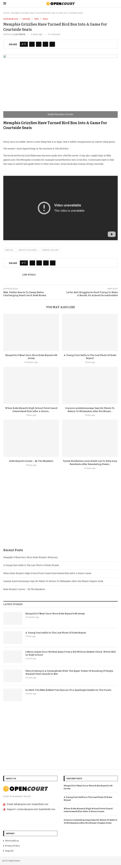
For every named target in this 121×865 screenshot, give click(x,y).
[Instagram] (108, 860)
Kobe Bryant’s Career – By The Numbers (31, 461)
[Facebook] (103, 860)
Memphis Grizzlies (50, 250)
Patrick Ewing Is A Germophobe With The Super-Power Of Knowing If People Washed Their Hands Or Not (69, 672)
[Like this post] (25, 44)
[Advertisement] (60, 516)
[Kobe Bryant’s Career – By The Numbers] (31, 438)
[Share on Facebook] (32, 44)
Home (6, 13)
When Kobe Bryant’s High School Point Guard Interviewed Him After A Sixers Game (47, 573)
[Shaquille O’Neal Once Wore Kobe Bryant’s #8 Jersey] (31, 332)
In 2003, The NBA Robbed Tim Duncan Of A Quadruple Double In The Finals (68, 690)
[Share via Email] (52, 44)
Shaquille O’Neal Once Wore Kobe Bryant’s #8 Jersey (30, 557)
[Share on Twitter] (38, 44)
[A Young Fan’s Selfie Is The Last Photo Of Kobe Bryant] (90, 332)
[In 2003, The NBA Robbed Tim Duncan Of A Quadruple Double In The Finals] (12, 695)
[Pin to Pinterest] (45, 44)
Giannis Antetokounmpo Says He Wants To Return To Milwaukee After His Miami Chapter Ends (53, 581)
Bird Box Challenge (28, 250)
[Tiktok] (117, 860)
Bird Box (9, 250)
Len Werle (20, 34)
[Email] (112, 860)
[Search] (116, 3)
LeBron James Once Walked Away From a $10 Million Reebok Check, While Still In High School (70, 653)
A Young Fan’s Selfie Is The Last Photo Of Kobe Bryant (31, 565)
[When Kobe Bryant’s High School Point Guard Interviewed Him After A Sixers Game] (31, 385)
